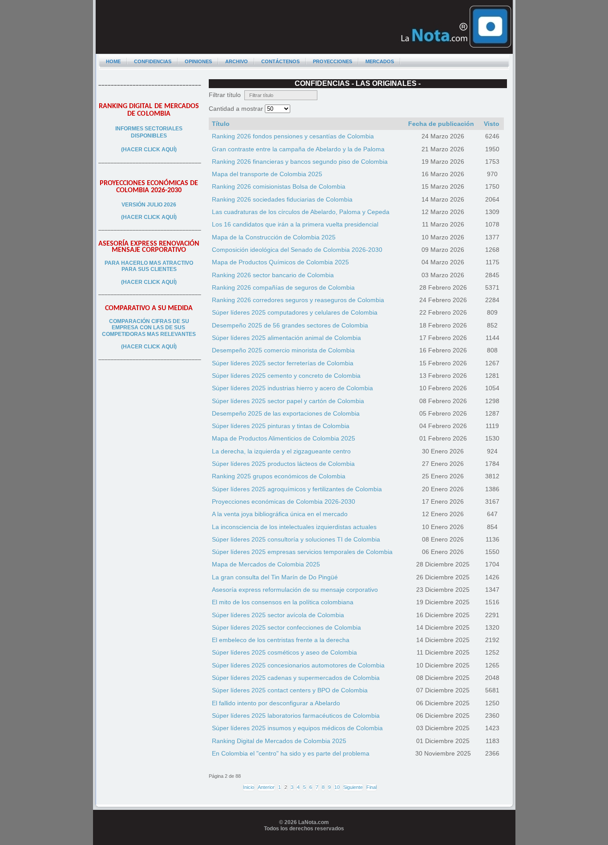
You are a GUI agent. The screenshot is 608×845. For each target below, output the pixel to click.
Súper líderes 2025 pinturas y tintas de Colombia (280, 425)
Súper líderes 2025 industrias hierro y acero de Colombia (292, 388)
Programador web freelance (304, 842)
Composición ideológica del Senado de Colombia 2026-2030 (297, 249)
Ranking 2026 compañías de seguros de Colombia (283, 287)
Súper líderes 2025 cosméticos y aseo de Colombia (284, 652)
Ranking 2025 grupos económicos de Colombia (278, 476)
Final (371, 787)
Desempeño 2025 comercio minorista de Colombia (283, 350)
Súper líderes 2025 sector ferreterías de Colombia (282, 363)
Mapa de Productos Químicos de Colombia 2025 (280, 262)
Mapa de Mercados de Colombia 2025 (266, 564)
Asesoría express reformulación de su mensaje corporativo (295, 589)
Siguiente (353, 787)
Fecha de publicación (441, 123)
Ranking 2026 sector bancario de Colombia (273, 275)
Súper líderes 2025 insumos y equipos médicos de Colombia (297, 728)
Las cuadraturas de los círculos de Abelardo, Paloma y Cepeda (300, 211)
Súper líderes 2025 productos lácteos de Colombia (283, 463)
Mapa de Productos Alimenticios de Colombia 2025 (283, 438)
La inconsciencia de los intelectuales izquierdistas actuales (294, 526)
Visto (491, 123)
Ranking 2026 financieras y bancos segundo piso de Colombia (300, 161)
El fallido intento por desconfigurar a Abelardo (276, 703)
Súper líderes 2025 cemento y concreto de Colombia (286, 375)
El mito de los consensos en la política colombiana (282, 602)
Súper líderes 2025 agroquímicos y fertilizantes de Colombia (297, 489)
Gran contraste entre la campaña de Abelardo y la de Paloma (298, 149)
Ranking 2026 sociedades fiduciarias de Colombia (282, 199)
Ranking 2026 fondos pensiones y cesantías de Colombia (293, 136)
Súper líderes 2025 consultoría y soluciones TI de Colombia (296, 539)
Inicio (248, 787)
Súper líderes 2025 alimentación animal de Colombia (286, 337)
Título (221, 123)
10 (337, 787)
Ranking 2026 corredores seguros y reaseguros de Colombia (298, 299)
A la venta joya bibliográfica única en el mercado (280, 514)
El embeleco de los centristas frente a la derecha (280, 639)
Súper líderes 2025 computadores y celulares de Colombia (294, 312)
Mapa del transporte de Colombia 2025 (267, 174)
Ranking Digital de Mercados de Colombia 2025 (279, 740)
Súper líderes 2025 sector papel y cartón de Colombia (288, 400)
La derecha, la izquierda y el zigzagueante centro (281, 451)
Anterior (266, 787)
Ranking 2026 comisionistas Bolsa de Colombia (278, 186)
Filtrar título (226, 94)
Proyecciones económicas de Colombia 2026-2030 (283, 501)
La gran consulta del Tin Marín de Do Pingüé (275, 577)
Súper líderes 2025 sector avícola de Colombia (278, 615)
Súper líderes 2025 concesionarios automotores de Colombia (298, 665)
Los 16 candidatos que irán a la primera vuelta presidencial (295, 224)
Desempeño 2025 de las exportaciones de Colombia (286, 413)
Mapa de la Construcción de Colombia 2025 (274, 237)
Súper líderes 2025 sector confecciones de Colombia (286, 627)
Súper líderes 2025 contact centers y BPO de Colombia (290, 690)
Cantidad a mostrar (237, 108)
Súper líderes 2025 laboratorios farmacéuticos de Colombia (296, 715)
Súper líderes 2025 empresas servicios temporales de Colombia (302, 551)
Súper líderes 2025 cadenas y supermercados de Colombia (296, 677)
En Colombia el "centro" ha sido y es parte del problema (290, 753)
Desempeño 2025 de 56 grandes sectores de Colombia (290, 325)
